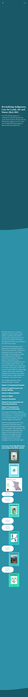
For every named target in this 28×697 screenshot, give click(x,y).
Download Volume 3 (7, 527)
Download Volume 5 (7, 569)
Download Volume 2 (7, 520)
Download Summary (7, 494)
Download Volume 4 (7, 548)
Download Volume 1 (7, 499)
